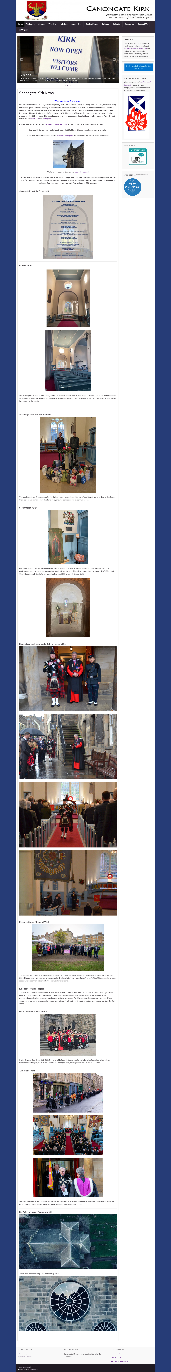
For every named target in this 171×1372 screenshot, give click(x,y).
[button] (21, 59)
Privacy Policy (116, 1357)
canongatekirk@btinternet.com (135, 48)
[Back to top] (166, 1367)
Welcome (30, 24)
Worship (52, 24)
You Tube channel (82, 172)
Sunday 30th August (65, 135)
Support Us (143, 24)
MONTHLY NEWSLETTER (56, 124)
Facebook (34, 119)
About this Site (116, 1354)
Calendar (117, 24)
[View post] (68, 59)
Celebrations (91, 24)
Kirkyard (105, 24)
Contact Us (129, 24)
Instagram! (48, 119)
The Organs (22, 30)
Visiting (64, 24)
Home (20, 24)
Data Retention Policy (119, 1361)
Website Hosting (22, 1369)
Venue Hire (76, 24)
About (41, 24)
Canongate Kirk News (36, 93)
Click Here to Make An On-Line (138, 67)
